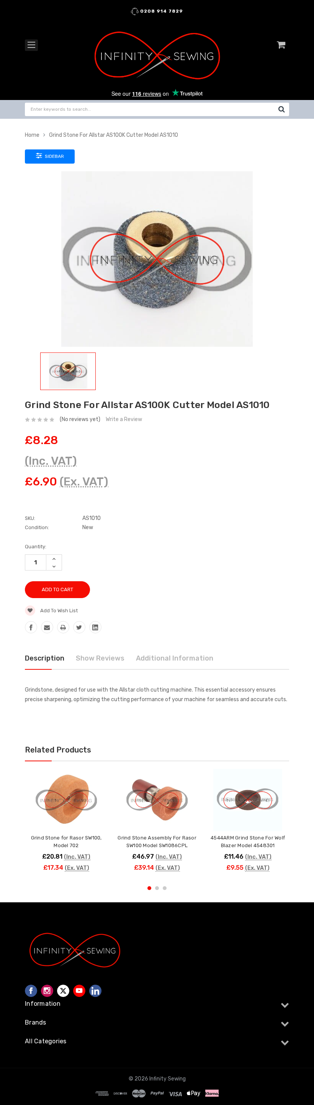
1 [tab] (149, 888)
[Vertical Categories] (31, 45)
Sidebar (54, 156)
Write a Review (124, 419)
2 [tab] (157, 888)
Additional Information (174, 658)
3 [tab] (165, 888)
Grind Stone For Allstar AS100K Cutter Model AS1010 (113, 135)
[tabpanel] (66, 824)
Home (32, 135)
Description (44, 658)
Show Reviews (100, 658)
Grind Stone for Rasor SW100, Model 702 (66, 841)
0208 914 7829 (161, 11)
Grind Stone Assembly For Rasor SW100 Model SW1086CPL (157, 841)
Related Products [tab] (58, 749)
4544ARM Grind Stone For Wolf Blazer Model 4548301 (248, 841)
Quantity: (35, 546)
